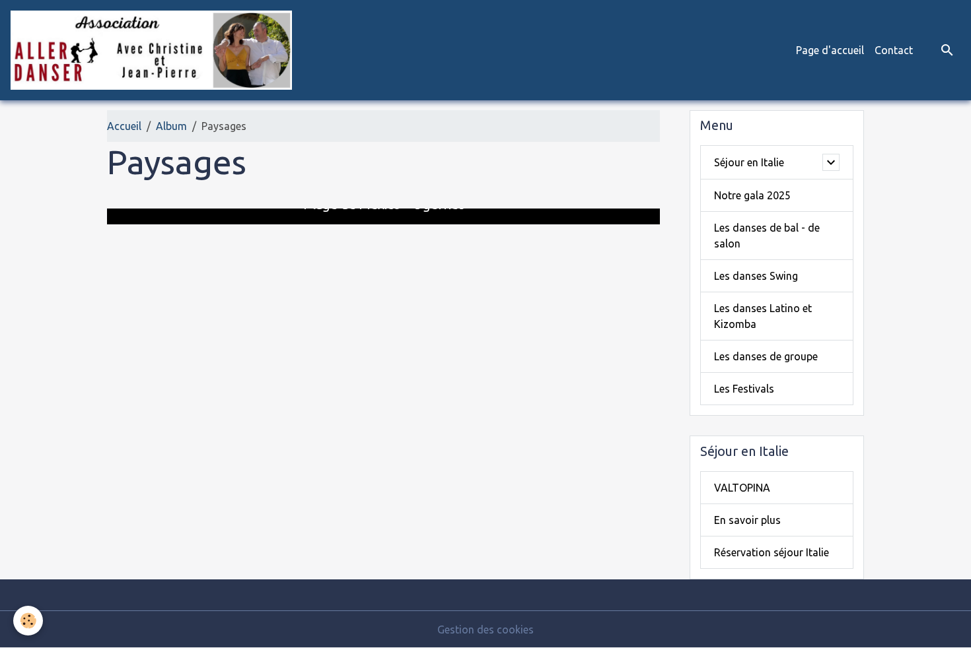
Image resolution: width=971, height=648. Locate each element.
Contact (894, 50)
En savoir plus (747, 520)
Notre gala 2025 (752, 195)
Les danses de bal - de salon (767, 235)
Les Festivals (744, 389)
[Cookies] (28, 620)
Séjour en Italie (749, 162)
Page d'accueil (830, 50)
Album (171, 126)
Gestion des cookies (485, 629)
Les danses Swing (756, 276)
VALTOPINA (742, 488)
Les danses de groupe (766, 356)
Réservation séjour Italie (771, 552)
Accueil (124, 126)
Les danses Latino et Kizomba (763, 316)
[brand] (154, 50)
